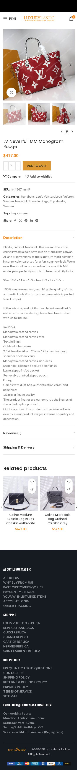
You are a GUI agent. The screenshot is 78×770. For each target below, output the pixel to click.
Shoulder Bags (38, 201)
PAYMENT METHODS (18, 592)
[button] (7, 65)
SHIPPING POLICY (16, 677)
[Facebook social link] (15, 221)
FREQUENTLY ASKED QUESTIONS (27, 668)
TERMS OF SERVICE (17, 691)
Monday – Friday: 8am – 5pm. (23, 718)
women (24, 213)
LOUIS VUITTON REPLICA (21, 623)
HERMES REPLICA (16, 646)
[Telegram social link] (37, 221)
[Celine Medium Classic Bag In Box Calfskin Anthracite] (20, 493)
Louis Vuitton (45, 196)
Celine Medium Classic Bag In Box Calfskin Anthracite (20, 519)
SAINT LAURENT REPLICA (21, 651)
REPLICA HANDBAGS (18, 628)
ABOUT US (11, 578)
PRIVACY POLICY (15, 687)
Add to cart (37, 165)
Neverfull (21, 201)
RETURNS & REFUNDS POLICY (25, 682)
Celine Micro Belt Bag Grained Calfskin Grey (57, 519)
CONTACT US (13, 673)
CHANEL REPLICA (16, 637)
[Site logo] (39, 18)
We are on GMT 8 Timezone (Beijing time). (33, 732)
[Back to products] (67, 131)
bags (14, 213)
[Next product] (72, 131)
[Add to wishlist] (32, 482)
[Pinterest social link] (26, 221)
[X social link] (20, 221)
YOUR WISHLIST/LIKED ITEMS (24, 596)
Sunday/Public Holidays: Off (23, 727)
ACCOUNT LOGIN (16, 601)
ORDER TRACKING (17, 606)
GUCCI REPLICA (14, 632)
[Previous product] (61, 131)
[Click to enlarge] (11, 92)
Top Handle (57, 201)
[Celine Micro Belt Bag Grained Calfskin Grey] (57, 493)
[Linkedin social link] (31, 221)
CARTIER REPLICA (16, 641)
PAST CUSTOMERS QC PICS (23, 587)
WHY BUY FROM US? (18, 582)
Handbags (28, 196)
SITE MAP (10, 696)
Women (8, 206)
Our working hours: (17, 713)
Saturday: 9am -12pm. (18, 722)
